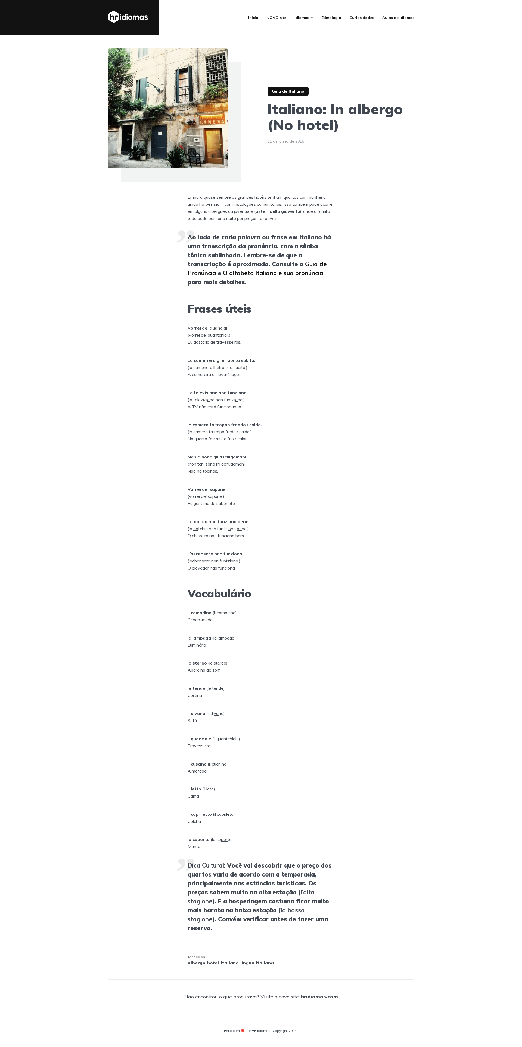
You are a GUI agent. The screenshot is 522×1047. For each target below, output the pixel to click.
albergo (196, 963)
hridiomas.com (319, 997)
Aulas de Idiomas (398, 17)
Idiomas (301, 17)
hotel (213, 963)
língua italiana (257, 963)
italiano (229, 963)
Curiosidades (361, 17)
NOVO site (276, 17)
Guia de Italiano (288, 91)
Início (253, 17)
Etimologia (331, 17)
